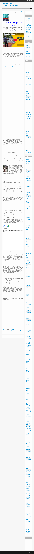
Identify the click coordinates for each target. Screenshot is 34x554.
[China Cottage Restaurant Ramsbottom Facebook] (29, 0)
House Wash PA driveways (28, 315)
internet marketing (28, 364)
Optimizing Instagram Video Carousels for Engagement (28, 32)
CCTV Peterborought (28, 192)
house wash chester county (28, 295)
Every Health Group (28, 244)
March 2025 (27, 95)
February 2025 (28, 97)
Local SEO (27, 374)
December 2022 (28, 137)
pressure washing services (28, 455)
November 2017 (28, 152)
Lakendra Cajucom (27, 50)
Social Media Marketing (28, 482)
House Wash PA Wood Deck (28, 345)
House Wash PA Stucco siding (28, 336)
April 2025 (27, 93)
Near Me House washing (28, 417)
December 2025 (28, 78)
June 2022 (27, 148)
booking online (28, 178)
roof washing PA (28, 465)
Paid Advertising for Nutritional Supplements (28, 431)
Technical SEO (28, 495)
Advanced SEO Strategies (28, 159)
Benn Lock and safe (28, 169)
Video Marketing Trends (28, 524)
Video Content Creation (28, 514)
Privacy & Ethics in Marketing (28, 460)
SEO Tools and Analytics (28, 477)
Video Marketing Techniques (28, 519)
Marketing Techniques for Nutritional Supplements (28, 400)
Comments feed (28, 545)
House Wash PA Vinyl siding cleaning (28, 339)
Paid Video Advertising (27, 434)
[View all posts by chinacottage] (15, 12)
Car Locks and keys (28, 184)
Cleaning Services (28, 196)
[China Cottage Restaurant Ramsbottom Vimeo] (30, 0)
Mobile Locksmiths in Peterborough (28, 414)
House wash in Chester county (28, 297)
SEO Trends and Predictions (28, 479)
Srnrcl (27, 44)
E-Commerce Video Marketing (28, 225)
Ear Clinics (27, 227)
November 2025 (28, 80)
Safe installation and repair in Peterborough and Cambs (7, 336)
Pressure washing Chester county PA (28, 452)
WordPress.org (28, 547)
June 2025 (27, 89)
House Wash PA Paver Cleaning (28, 328)
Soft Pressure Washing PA (28, 493)
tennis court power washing (28, 500)
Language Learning (27, 368)
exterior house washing (28, 247)
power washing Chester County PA (28, 447)
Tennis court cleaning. (28, 498)
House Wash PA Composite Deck (28, 310)
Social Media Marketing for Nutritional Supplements (28, 485)
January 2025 (28, 99)
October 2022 (28, 141)
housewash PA (28, 359)
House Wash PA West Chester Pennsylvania (28, 342)
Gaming (27, 269)
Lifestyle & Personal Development (28, 371)
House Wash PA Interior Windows (28, 318)
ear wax (27, 229)
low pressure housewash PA (28, 385)
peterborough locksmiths (28, 438)
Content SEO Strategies (28, 209)
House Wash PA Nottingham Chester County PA (28, 324)
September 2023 (28, 120)
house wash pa (28, 299)
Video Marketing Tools (28, 522)
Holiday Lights (28, 283)
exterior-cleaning (28, 253)
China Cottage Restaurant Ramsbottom (10, 4)
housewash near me (28, 357)
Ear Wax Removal (28, 231)
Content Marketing (27, 198)
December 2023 (28, 114)
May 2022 (27, 150)
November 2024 (28, 103)
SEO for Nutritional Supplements (28, 474)
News (27, 419)
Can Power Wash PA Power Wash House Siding (28, 181)
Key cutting (27, 366)
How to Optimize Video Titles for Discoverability (28, 36)
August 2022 (28, 144)
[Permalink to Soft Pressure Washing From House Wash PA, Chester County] (6, 17)
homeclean (27, 290)
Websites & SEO (28, 533)
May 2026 (27, 68)
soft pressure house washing (28, 491)
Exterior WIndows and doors (28, 251)
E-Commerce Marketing (28, 220)
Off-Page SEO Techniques (28, 421)
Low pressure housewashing (28, 388)
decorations (27, 211)
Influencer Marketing (27, 362)
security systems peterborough (28, 471)
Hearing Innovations (27, 281)
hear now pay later (28, 278)
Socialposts (27, 488)
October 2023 (28, 118)
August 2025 (28, 85)
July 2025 (27, 87)
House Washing (28, 350)
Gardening (27, 271)
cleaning (27, 194)
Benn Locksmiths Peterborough (28, 176)
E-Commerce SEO (28, 222)
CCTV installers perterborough (28, 187)
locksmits (27, 383)
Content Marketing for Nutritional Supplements (28, 202)
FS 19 (27, 265)
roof (26, 463)
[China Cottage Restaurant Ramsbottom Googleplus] (27, 0)
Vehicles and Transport (28, 508)
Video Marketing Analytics (28, 516)
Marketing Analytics (27, 397)
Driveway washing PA (28, 215)
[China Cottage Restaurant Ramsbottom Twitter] (31, 0)
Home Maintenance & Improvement (28, 288)
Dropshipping (28, 217)
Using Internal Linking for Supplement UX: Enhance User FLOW (28, 20)
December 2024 (28, 101)
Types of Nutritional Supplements (28, 503)
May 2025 (27, 91)
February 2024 (28, 110)
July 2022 (27, 146)
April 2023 (27, 129)
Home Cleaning (28, 285)
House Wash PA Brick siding (28, 305)
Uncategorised (28, 506)
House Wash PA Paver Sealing (28, 333)
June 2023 (27, 125)
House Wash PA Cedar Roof (28, 307)
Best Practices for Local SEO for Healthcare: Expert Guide (28, 28)
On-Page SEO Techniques (28, 424)
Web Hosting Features (28, 529)
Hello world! (27, 54)
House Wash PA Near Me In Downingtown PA (28, 321)
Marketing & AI (28, 394)
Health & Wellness (28, 273)
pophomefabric (28, 440)
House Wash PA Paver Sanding (28, 331)
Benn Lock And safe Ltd (28, 172)
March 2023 (27, 131)
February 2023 (28, 133)
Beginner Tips (28, 163)
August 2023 (28, 122)
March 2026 (27, 72)
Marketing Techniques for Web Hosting (28, 404)
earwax (27, 233)
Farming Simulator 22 (28, 258)
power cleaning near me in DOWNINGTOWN (28, 443)
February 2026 (28, 74)
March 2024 (27, 108)
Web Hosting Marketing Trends (28, 531)
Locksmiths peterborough (28, 381)
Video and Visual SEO (28, 511)
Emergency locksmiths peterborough (28, 241)
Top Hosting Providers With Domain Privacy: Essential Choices (28, 24)
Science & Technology (27, 468)
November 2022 (28, 139)
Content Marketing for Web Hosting (28, 206)
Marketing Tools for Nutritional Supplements (28, 408)
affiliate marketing (28, 161)
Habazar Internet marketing (15, 331)
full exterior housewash (27, 267)
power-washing (28, 449)
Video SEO (27, 526)
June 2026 (27, 66)
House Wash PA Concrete (28, 313)
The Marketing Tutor (14, 329)
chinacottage (13, 12)
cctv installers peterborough (28, 189)
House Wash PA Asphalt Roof (28, 302)
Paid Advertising (28, 428)
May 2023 (27, 127)
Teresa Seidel (28, 53)
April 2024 (27, 106)
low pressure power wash (28, 391)
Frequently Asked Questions (28, 263)
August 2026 (28, 63)
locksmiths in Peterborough (28, 378)
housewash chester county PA (28, 355)
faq (26, 255)
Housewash (20, 12)
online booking (28, 426)
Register (27, 540)
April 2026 (27, 70)
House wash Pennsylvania (28, 348)
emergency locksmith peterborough (28, 237)
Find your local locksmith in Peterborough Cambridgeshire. (18, 336)
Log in (27, 542)
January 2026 (28, 76)
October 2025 (28, 82)
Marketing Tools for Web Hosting (28, 411)
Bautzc (27, 47)
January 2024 (28, 112)
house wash (27, 292)
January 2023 (28, 135)
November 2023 (28, 116)
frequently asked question (28, 260)
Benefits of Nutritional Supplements (28, 166)
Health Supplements (28, 276)
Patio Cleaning (28, 436)
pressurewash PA (28, 457)
